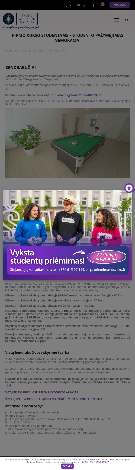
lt (67, 6)
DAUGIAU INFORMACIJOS (97, 462)
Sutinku (67, 466)
